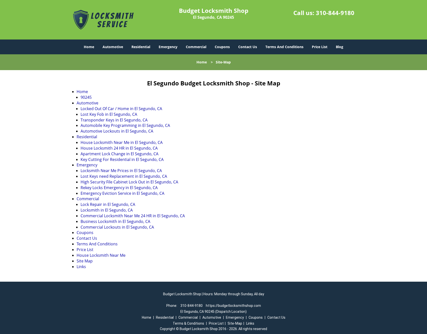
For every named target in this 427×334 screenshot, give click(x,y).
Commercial (196, 46)
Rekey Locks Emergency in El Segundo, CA (119, 187)
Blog (339, 46)
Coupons (222, 46)
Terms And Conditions (284, 46)
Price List (319, 46)
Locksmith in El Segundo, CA (107, 210)
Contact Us (247, 46)
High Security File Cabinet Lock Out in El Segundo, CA (129, 182)
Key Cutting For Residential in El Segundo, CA (122, 159)
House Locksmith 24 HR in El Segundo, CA (119, 148)
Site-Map (235, 323)
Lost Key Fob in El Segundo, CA (109, 114)
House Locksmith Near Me (101, 255)
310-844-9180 (335, 13)
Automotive (113, 46)
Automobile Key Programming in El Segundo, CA (125, 125)
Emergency (168, 46)
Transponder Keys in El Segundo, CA (114, 120)
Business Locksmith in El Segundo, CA (115, 221)
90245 (86, 97)
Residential (140, 46)
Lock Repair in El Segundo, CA (108, 204)
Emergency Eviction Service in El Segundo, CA (122, 193)
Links (81, 266)
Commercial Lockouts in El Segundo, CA (117, 227)
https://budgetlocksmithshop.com (233, 306)
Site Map (85, 261)
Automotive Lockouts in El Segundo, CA (117, 131)
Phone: (172, 306)
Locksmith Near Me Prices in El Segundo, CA (121, 170)
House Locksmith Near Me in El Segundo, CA (122, 142)
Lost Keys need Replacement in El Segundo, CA (124, 176)
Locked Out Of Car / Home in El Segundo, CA (121, 108)
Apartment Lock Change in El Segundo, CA (119, 154)
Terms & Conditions (188, 323)
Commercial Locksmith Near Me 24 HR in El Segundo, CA (133, 215)
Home (89, 46)
